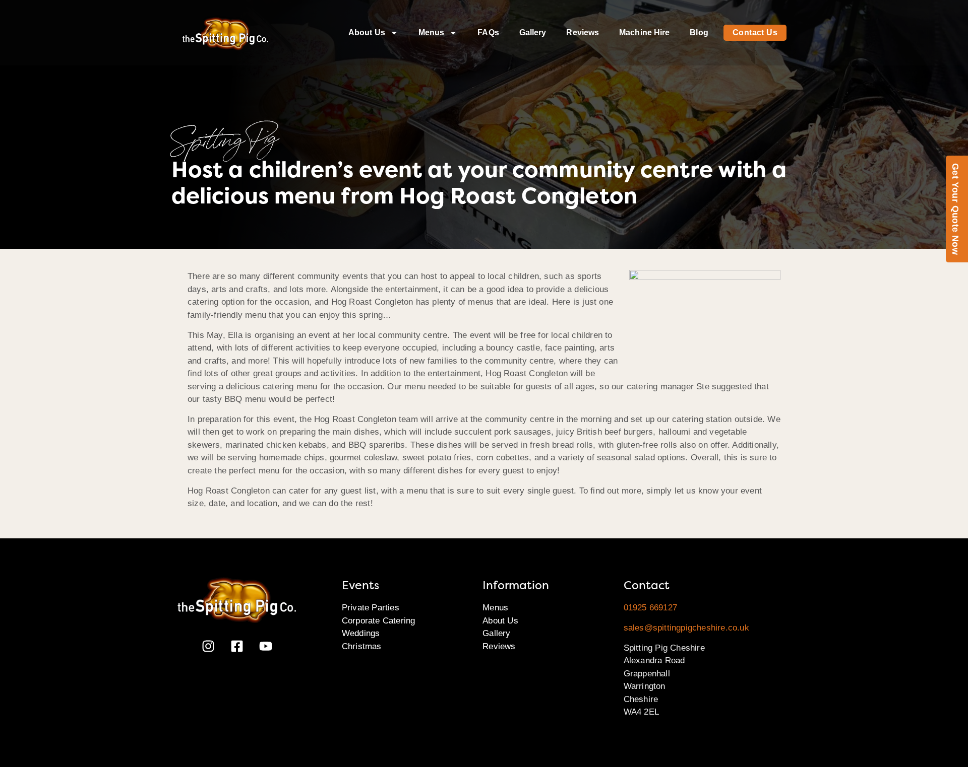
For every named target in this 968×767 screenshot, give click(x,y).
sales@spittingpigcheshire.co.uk (686, 628)
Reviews (582, 32)
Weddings (361, 633)
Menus (431, 32)
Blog (699, 32)
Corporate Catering (378, 620)
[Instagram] (208, 646)
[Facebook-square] (237, 646)
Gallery (533, 32)
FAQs (488, 32)
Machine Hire (644, 32)
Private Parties (370, 607)
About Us (366, 32)
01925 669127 (650, 607)
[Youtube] (266, 646)
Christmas (362, 646)
